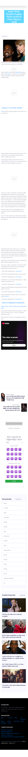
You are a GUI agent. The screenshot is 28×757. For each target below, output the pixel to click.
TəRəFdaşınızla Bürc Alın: (14, 463)
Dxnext (9, 721)
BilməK (14, 481)
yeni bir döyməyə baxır (6, 731)
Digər (2, 717)
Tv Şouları (9, 717)
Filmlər (22, 721)
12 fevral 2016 (18, 271)
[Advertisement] (14, 131)
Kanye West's (18, 72)
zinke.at (23, 741)
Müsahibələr (17, 721)
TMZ (2, 111)
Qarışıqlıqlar (3, 723)
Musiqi (15, 717)
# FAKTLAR (6, 296)
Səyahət (9, 723)
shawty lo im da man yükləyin (12, 108)
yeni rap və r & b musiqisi (7, 730)
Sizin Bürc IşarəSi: (14, 445)
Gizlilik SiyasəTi (4, 743)
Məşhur (2, 721)
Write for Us (12, 743)
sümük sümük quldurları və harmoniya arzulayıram (12, 736)
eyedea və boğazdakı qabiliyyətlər (13, 303)
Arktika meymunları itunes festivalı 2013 (10, 733)
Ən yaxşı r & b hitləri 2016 (7, 735)
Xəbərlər (5, 36)
